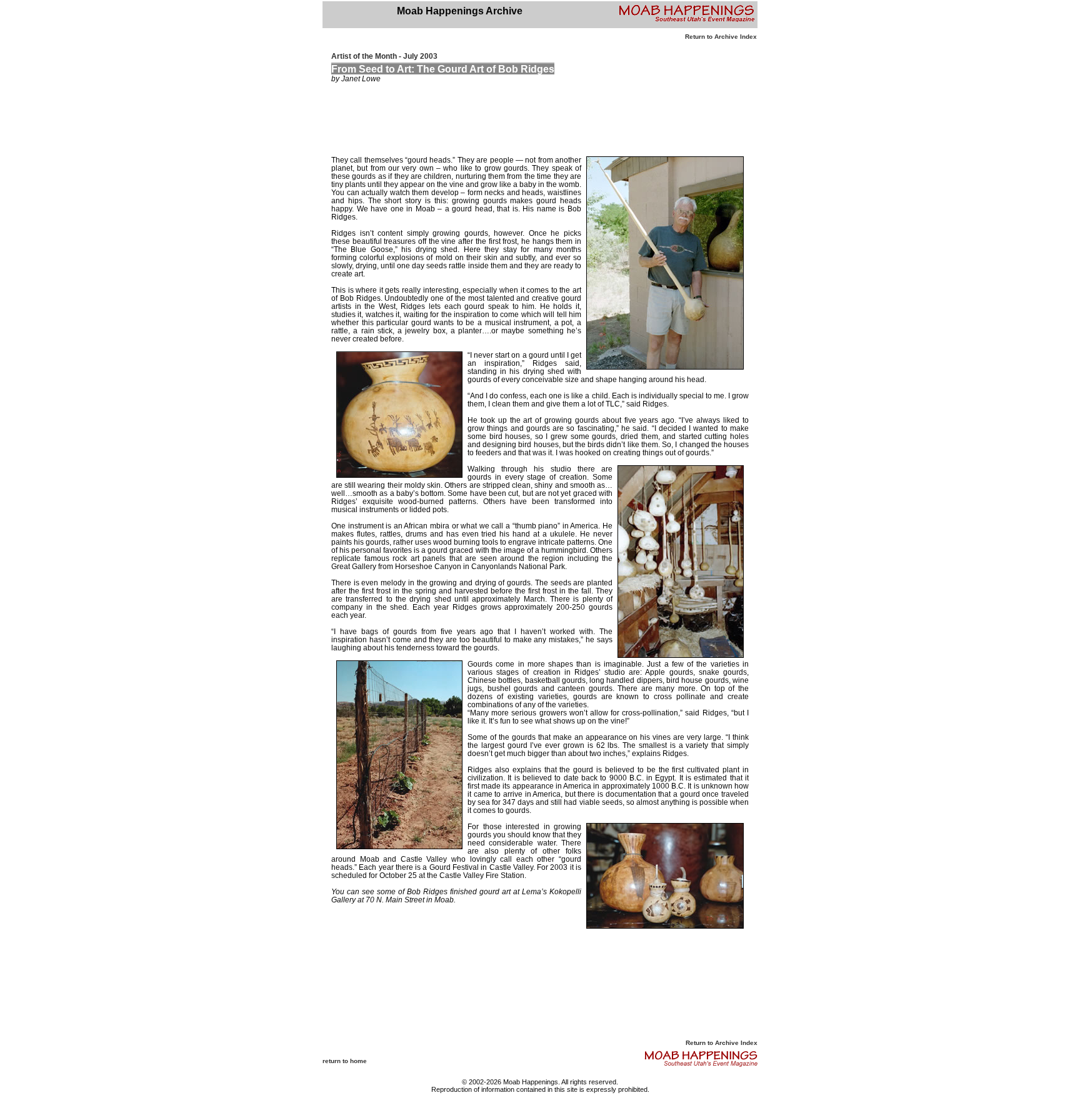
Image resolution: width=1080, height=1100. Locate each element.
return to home (344, 1060)
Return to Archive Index (721, 36)
